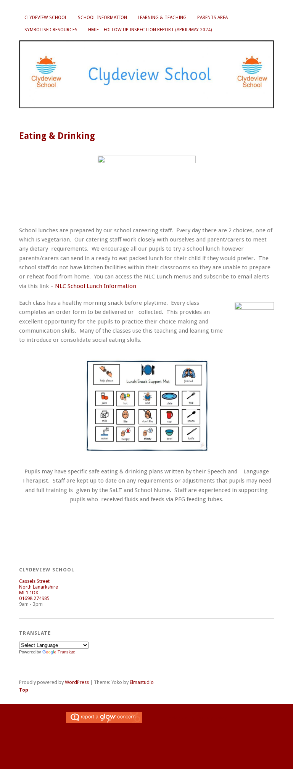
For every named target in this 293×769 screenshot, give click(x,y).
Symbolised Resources (50, 29)
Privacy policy (212, 718)
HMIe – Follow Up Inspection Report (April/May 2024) (150, 29)
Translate (66, 652)
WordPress (77, 682)
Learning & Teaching (162, 17)
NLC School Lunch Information (97, 286)
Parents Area (212, 17)
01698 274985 (34, 598)
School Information (102, 17)
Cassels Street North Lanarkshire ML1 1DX (38, 586)
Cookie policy (180, 718)
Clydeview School (45, 17)
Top (23, 690)
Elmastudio (142, 682)
